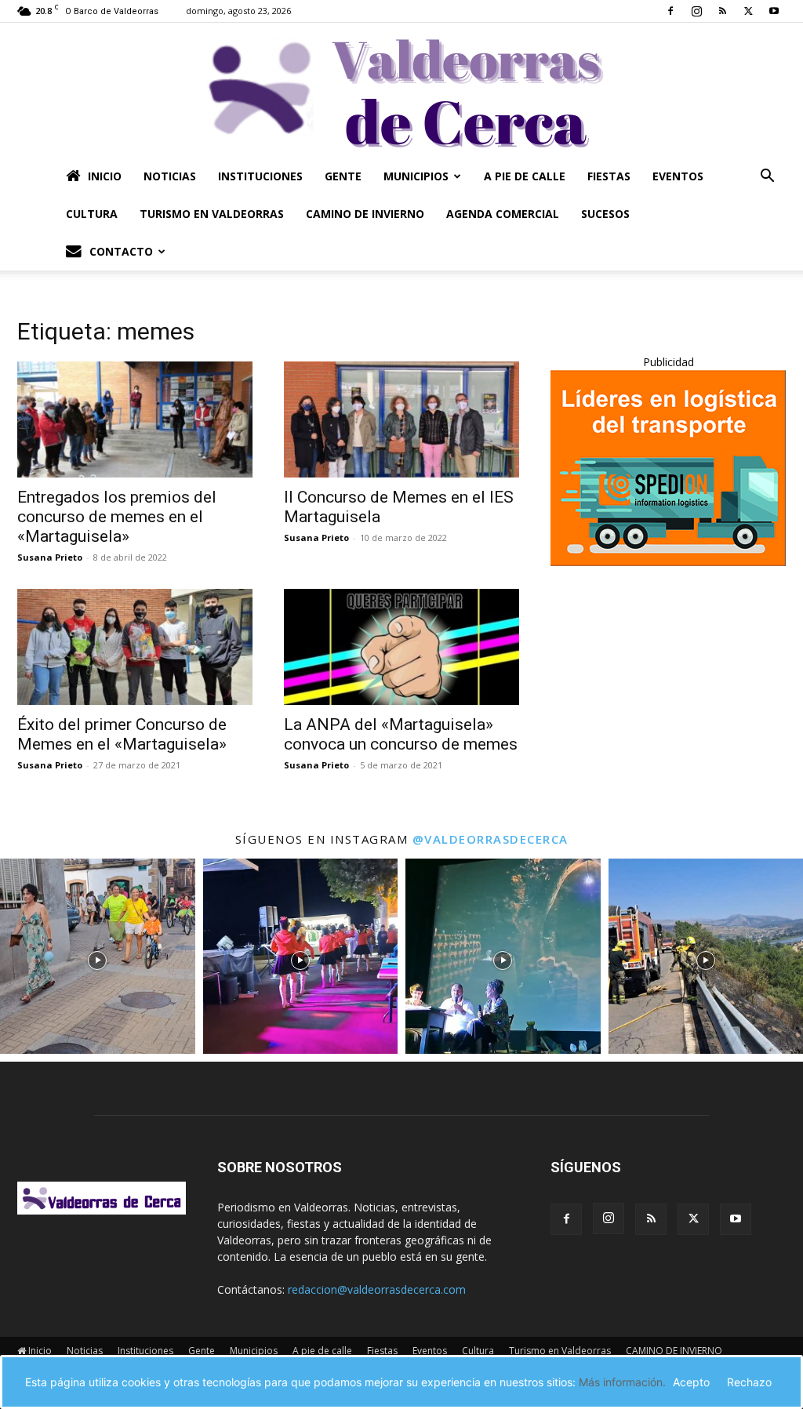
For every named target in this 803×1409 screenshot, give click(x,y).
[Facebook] (670, 11)
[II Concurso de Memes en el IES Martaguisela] (401, 419)
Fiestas (608, 176)
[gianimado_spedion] (668, 561)
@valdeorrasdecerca (490, 839)
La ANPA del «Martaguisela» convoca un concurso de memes (401, 734)
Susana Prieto (49, 557)
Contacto (121, 251)
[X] (748, 11)
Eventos (677, 176)
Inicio (105, 176)
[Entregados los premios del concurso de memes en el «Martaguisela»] (135, 419)
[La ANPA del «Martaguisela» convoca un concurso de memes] (401, 647)
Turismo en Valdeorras (212, 213)
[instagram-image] (97, 956)
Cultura (92, 213)
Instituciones (260, 176)
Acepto (691, 1382)
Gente (343, 176)
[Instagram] (696, 11)
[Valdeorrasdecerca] (401, 90)
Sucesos (605, 213)
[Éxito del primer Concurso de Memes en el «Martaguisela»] (135, 647)
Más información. (622, 1382)
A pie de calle (524, 176)
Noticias (170, 176)
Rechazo (749, 1382)
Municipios (416, 176)
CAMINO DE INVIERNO (365, 213)
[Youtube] (774, 11)
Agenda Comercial (502, 213)
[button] (767, 177)
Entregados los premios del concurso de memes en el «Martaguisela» (116, 517)
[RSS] (722, 11)
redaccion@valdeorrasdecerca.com (377, 1289)
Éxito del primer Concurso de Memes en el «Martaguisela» (122, 734)
